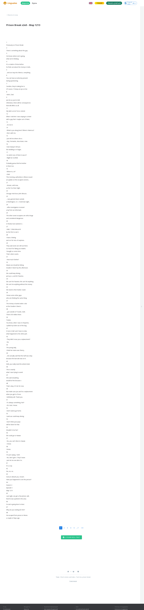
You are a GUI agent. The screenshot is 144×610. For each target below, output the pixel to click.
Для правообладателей (51, 609)
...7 (77, 528)
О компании (6, 609)
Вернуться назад (13, 15)
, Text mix (78, 577)
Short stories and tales (67, 577)
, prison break (86, 577)
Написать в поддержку (121, 609)
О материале (73, 581)
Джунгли (26, 609)
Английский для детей (82, 609)
